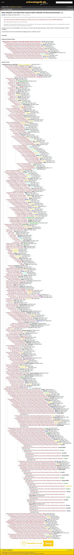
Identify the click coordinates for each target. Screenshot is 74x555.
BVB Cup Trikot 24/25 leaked (11, 276)
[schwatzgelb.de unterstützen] (37, 546)
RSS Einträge (5, 553)
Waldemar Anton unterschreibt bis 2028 (13, 224)
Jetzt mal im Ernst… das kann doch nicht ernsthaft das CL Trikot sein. (21, 294)
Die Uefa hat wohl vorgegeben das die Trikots (15, 298)
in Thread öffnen (70, 9)
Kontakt (15, 553)
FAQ (8, 6)
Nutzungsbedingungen (26, 553)
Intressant (20, 322)
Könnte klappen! (11, 92)
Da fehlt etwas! (9, 300)
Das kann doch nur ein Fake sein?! (13, 378)
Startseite (4, 6)
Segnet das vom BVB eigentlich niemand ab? (15, 312)
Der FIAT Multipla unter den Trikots (13, 345)
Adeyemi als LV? (9, 78)
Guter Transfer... (9, 231)
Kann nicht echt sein (10, 307)
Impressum (19, 553)
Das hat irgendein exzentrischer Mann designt (16, 280)
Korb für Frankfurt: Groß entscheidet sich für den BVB (16, 388)
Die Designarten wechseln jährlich (15, 374)
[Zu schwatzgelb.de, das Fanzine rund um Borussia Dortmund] (37, 3)
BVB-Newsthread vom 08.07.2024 (10, 64)
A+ (3, 2)
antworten (5, 35)
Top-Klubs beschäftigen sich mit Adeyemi (13, 172)
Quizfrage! (8, 249)
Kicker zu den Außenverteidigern (11, 65)
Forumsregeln (41, 553)
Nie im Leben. (9, 285)
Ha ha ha (8, 301)
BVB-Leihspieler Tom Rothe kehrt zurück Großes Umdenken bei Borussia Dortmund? (22, 43)
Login (68, 6)
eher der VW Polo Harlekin (13, 348)
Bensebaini (15, 133)
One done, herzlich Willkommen (13, 271)
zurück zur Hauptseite (7, 9)
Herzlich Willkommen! (10, 245)
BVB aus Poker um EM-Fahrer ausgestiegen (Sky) (17, 67)
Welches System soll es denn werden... (16, 194)
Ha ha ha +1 (10, 302)
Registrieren (71, 6)
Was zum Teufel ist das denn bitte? (13, 330)
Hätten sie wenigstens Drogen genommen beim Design (17, 373)
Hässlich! (8, 329)
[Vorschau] (53, 43)
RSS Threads (11, 553)
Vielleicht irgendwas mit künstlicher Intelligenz (16, 290)
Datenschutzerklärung (34, 553)
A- (1, 2)
